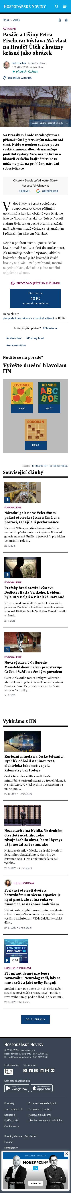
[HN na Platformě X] (25, 1070)
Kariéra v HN (11, 1120)
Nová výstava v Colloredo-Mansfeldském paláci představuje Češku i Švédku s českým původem (33, 667)
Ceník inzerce (11, 1126)
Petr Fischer (19, 62)
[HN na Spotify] (47, 1070)
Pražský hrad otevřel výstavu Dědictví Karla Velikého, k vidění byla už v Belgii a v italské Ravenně (34, 592)
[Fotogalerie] (7, 500)
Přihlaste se (50, 328)
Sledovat (24, 191)
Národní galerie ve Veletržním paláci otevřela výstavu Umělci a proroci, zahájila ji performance (32, 518)
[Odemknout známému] (66, 20)
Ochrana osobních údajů (42, 1103)
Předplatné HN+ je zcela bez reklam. (50, 465)
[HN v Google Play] (16, 1088)
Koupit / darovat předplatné (20, 1136)
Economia (9, 1115)
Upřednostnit (50, 191)
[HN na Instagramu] (36, 1070)
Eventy (8, 1142)
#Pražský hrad (35, 338)
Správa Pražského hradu (51, 123)
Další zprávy (35, 1019)
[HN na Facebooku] (31, 1070)
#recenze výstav (16, 345)
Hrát (22, 408)
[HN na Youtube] (52, 1070)
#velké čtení (14, 338)
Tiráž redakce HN (13, 1109)
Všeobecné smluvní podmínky (45, 1120)
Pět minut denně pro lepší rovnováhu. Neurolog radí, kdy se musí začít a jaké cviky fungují (32, 978)
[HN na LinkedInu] (42, 1070)
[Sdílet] (60, 20)
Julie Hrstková (24, 883)
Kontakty (9, 1103)
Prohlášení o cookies (40, 1109)
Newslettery (11, 1148)
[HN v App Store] (42, 1088)
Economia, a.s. (27, 1050)
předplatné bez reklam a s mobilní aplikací (28, 318)
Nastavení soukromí (40, 1115)
